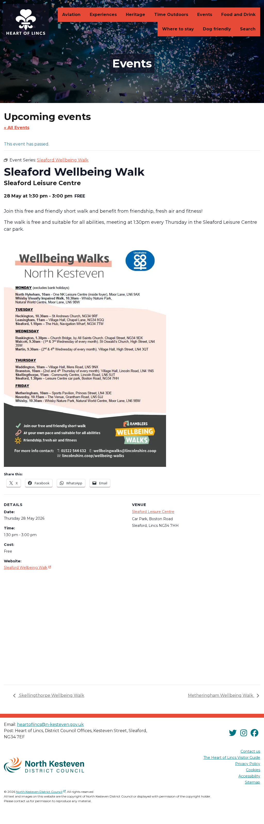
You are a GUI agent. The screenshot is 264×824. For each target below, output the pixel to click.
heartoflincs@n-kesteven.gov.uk (50, 724)
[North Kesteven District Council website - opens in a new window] (44, 764)
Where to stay (178, 29)
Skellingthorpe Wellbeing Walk (51, 695)
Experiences (103, 14)
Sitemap (252, 782)
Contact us (250, 751)
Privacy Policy (247, 763)
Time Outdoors (171, 14)
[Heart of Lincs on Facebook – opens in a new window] (254, 733)
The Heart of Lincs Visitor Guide (231, 757)
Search (247, 29)
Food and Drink (238, 14)
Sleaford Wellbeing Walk (28, 567)
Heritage (135, 14)
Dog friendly (217, 29)
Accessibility (249, 776)
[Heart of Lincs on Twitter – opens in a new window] (233, 733)
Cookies (253, 770)
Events (204, 14)
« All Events (16, 127)
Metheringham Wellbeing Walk (221, 695)
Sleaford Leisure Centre (153, 511)
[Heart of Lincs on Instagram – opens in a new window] (243, 733)
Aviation (71, 14)
